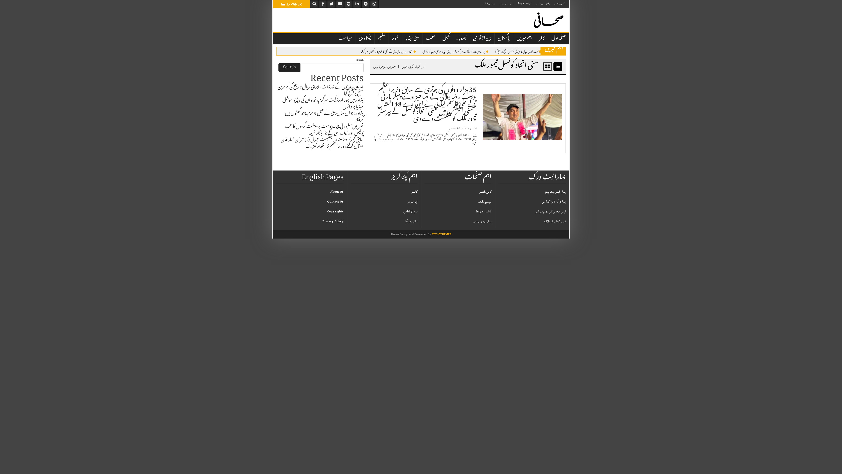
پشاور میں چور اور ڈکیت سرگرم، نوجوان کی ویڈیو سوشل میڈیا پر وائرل (454, 51)
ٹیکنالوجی (365, 38)
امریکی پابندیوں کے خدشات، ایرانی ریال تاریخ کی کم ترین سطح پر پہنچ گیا (527, 51)
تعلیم (381, 38)
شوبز (395, 38)
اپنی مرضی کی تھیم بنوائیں (550, 211)
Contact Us (335, 201)
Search (360, 60)
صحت (431, 38)
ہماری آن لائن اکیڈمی (554, 201)
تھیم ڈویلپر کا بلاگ (555, 221)
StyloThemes (441, 234)
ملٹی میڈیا (412, 38)
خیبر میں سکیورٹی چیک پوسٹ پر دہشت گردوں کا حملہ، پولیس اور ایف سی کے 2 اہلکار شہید (324, 130)
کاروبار (461, 38)
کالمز (542, 38)
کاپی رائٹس (560, 3)
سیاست (345, 38)
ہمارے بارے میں (506, 3)
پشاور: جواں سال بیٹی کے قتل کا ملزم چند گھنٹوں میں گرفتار (386, 51)
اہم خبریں (525, 38)
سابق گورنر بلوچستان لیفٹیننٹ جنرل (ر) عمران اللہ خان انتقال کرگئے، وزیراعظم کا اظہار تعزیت (322, 143)
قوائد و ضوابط (524, 3)
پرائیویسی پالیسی (542, 3)
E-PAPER (294, 4)
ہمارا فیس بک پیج (555, 192)
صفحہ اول (558, 38)
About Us (337, 192)
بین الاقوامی (482, 38)
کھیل (446, 38)
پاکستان (504, 38)
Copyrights (335, 211)
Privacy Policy (333, 221)
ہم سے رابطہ (489, 3)
